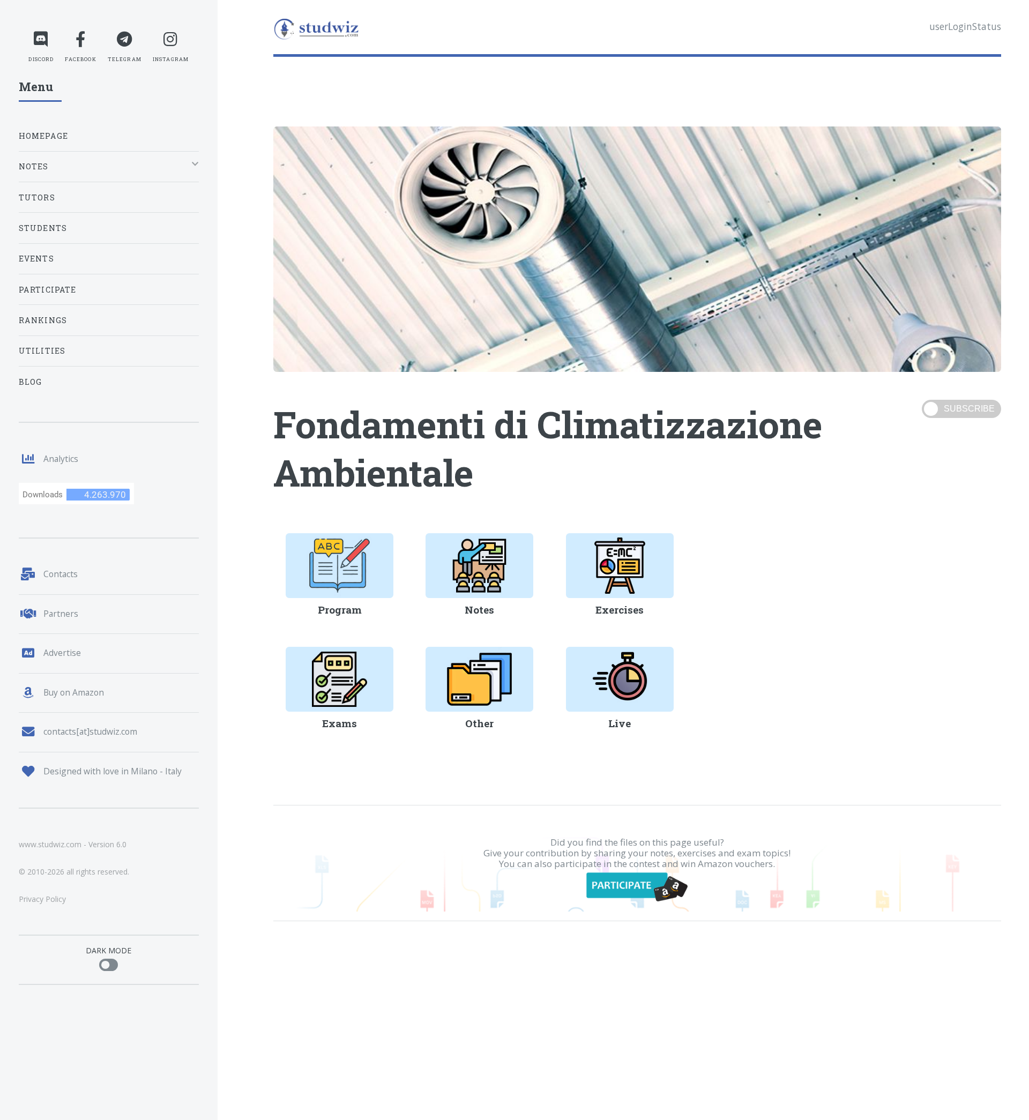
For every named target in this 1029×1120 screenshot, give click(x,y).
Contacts (60, 574)
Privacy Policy (42, 899)
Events (36, 258)
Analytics (60, 459)
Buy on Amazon (73, 692)
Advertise (62, 653)
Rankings (43, 320)
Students (43, 228)
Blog (30, 382)
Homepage (43, 136)
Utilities (42, 351)
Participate (48, 290)
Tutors (37, 197)
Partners (60, 613)
